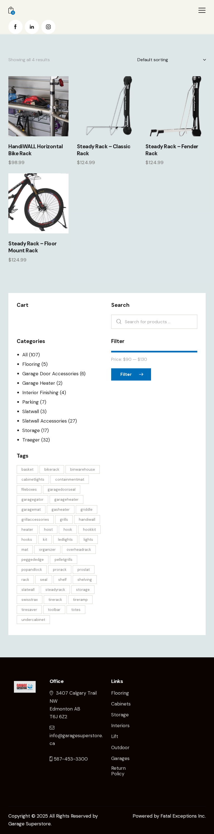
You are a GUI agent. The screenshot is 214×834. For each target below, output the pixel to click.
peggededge (32, 559)
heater (27, 529)
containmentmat (69, 479)
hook (68, 529)
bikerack (51, 469)
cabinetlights (32, 479)
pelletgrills (63, 559)
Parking (30, 402)
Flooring (31, 364)
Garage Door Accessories (50, 374)
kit (45, 539)
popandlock (31, 569)
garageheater (66, 499)
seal (43, 579)
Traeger (31, 440)
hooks (26, 539)
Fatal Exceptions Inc (182, 816)
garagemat (31, 509)
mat (24, 549)
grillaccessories (35, 519)
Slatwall (30, 411)
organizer (47, 549)
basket (27, 469)
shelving (84, 579)
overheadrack (79, 549)
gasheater (61, 509)
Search (117, 321)
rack (25, 579)
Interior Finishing (40, 392)
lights (88, 539)
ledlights (65, 539)
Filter (126, 374)
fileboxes (29, 489)
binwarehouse (82, 469)
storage (83, 589)
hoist (48, 529)
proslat (83, 569)
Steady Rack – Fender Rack (171, 150)
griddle (87, 509)
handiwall (87, 519)
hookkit (89, 529)
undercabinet (33, 619)
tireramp (80, 599)
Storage (31, 430)
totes (76, 609)
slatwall (28, 589)
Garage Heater (38, 383)
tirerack (55, 599)
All (25, 355)
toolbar (54, 609)
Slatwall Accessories (44, 421)
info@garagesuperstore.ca (76, 739)
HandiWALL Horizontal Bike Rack (35, 150)
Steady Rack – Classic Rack (104, 150)
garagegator (32, 499)
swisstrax (29, 599)
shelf (62, 579)
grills (64, 519)
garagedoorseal (62, 489)
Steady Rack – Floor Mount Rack (32, 247)
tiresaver (29, 609)
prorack (60, 569)
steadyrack (55, 589)
